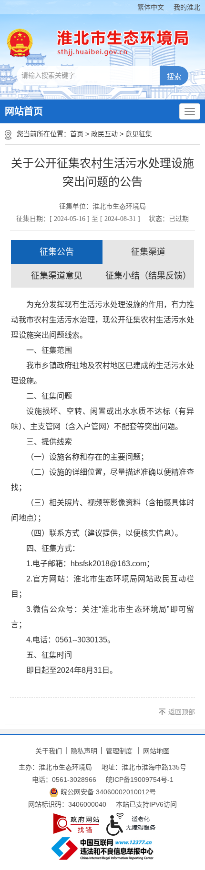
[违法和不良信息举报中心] (102, 848)
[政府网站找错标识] (76, 823)
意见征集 (138, 134)
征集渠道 (148, 252)
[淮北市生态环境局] (119, 43)
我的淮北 (187, 7)
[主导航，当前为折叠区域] (189, 111)
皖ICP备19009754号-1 (140, 779)
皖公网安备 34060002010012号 (107, 792)
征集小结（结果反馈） (148, 275)
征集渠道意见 (56, 275)
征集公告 (57, 252)
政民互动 (104, 134)
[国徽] (20, 43)
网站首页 (24, 111)
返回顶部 (181, 712)
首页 (76, 134)
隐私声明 (84, 751)
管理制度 (119, 751)
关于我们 (48, 751)
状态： (169, 218)
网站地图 (156, 751)
